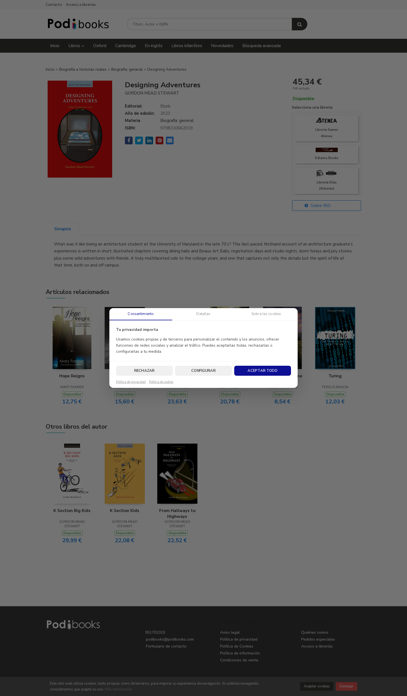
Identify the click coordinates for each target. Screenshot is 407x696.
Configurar (203, 370)
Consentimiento (141, 313)
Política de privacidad (131, 382)
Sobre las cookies (266, 313)
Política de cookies (161, 382)
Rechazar (144, 370)
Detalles (203, 313)
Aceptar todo (262, 370)
